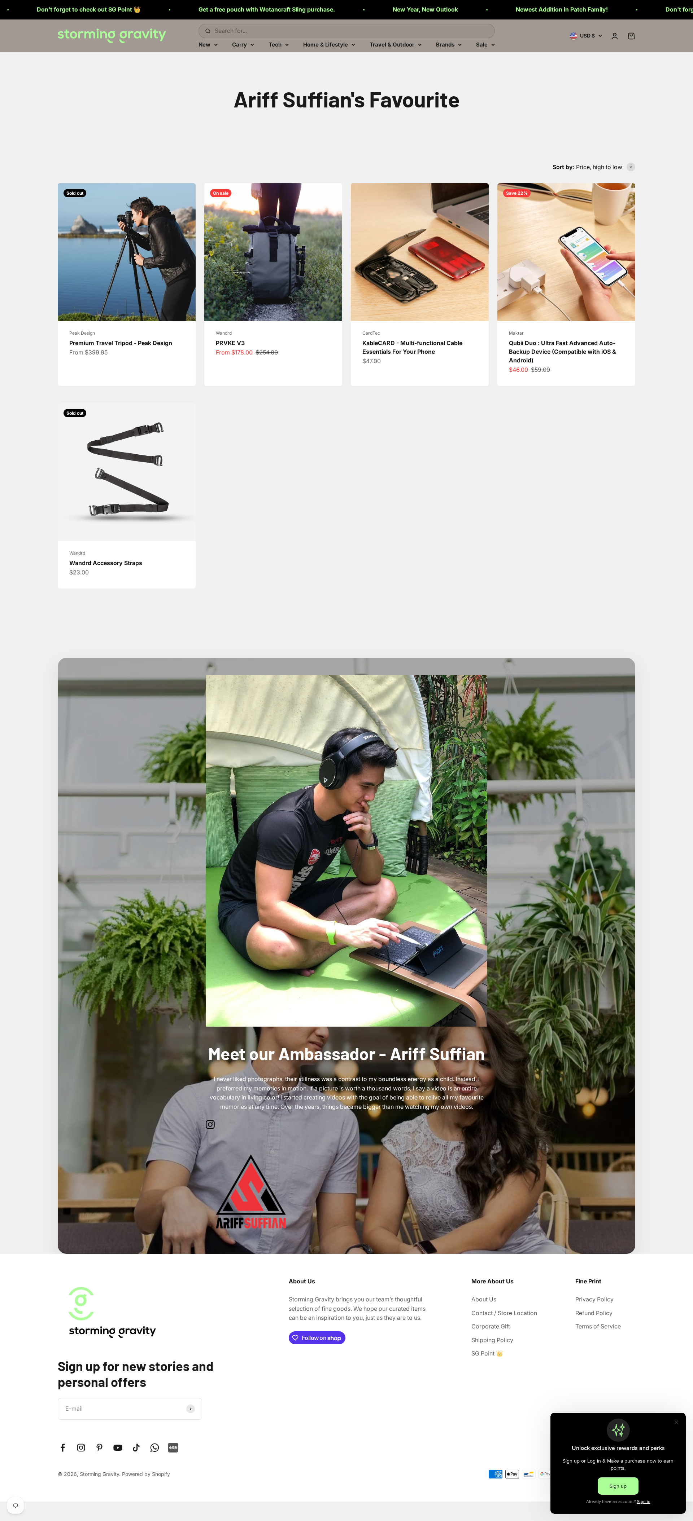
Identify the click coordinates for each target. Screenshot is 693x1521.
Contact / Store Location (504, 1313)
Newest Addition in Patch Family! (383, 9)
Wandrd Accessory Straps (105, 562)
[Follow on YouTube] (118, 1447)
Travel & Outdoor (392, 44)
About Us (483, 1299)
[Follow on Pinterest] (99, 1447)
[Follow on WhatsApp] (155, 1447)
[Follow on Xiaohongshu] (173, 1447)
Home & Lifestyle (325, 44)
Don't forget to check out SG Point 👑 (539, 9)
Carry (239, 44)
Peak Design (82, 333)
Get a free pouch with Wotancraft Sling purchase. (88, 9)
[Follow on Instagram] (81, 1447)
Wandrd (224, 333)
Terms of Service (598, 1326)
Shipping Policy (492, 1340)
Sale (482, 44)
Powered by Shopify (146, 1474)
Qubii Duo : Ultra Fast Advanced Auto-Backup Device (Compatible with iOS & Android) (562, 351)
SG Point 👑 (487, 1353)
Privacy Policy (594, 1299)
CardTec (371, 333)
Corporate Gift (490, 1326)
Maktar (516, 333)
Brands (445, 44)
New (204, 44)
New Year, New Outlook (247, 9)
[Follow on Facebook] (62, 1447)
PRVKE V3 (230, 343)
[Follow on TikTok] (136, 1447)
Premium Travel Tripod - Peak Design (120, 343)
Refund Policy (594, 1313)
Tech (275, 44)
